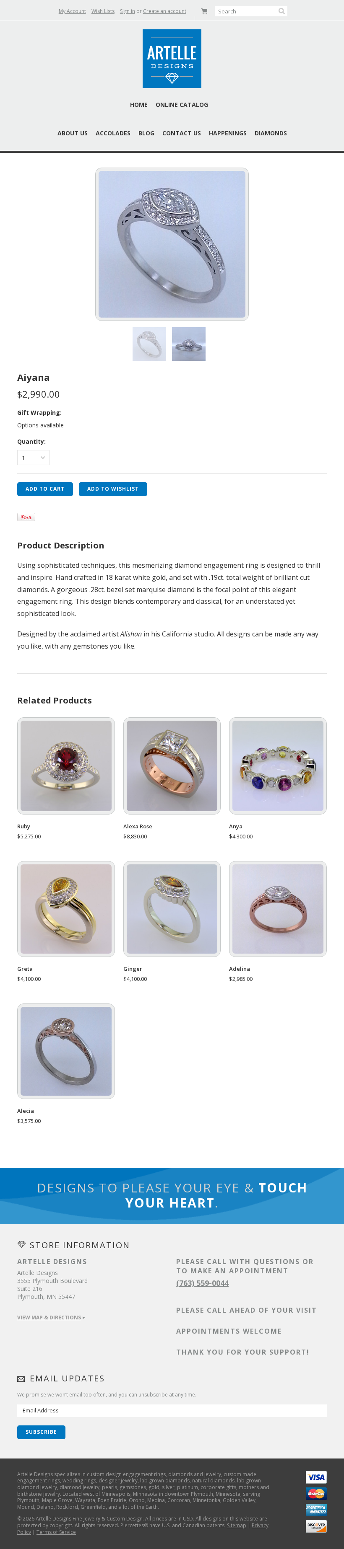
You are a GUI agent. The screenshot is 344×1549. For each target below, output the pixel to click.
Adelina (239, 968)
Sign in (127, 11)
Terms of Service (56, 1532)
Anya (235, 826)
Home (139, 105)
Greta (25, 968)
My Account (72, 11)
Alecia (25, 1111)
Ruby (23, 826)
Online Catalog (182, 105)
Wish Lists (103, 11)
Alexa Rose (137, 826)
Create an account (164, 11)
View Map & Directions (49, 1317)
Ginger (132, 968)
